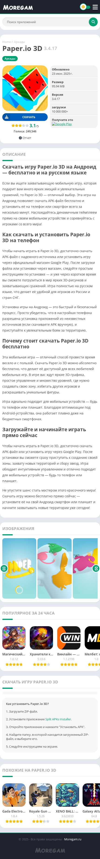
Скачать (28, 117)
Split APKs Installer (58, 719)
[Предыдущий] (4, 568)
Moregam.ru (72, 839)
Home (6, 42)
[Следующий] (96, 568)
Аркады (19, 42)
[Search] (93, 22)
